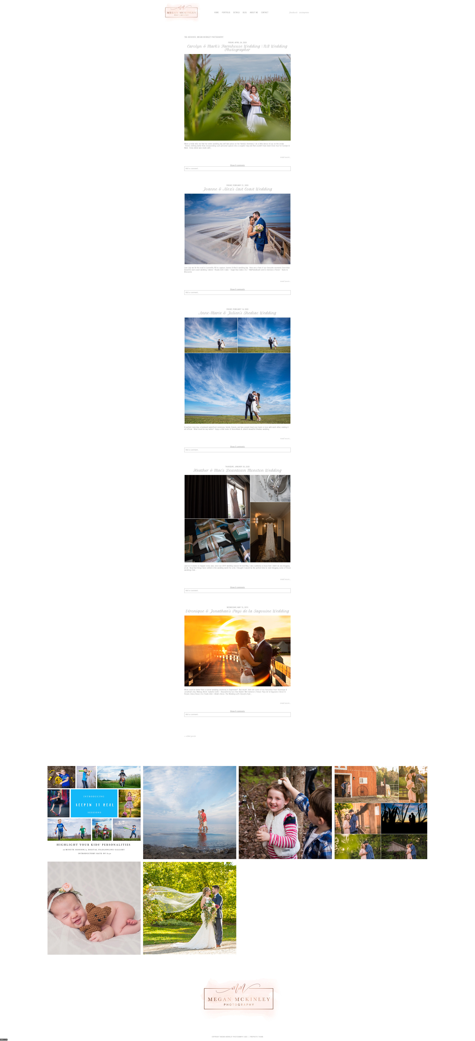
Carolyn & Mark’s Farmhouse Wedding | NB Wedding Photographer (237, 48)
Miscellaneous (380, 813)
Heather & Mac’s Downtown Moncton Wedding (237, 470)
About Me (254, 12)
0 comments (237, 165)
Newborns (93, 908)
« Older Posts (190, 736)
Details (236, 12)
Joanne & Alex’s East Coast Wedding (237, 189)
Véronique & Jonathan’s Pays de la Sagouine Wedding (237, 611)
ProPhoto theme (256, 1037)
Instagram (304, 12)
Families (285, 813)
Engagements (189, 813)
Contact (264, 12)
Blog (245, 12)
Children (93, 813)
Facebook (294, 12)
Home (216, 12)
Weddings (189, 908)
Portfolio (226, 12)
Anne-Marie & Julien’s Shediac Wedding (237, 313)
